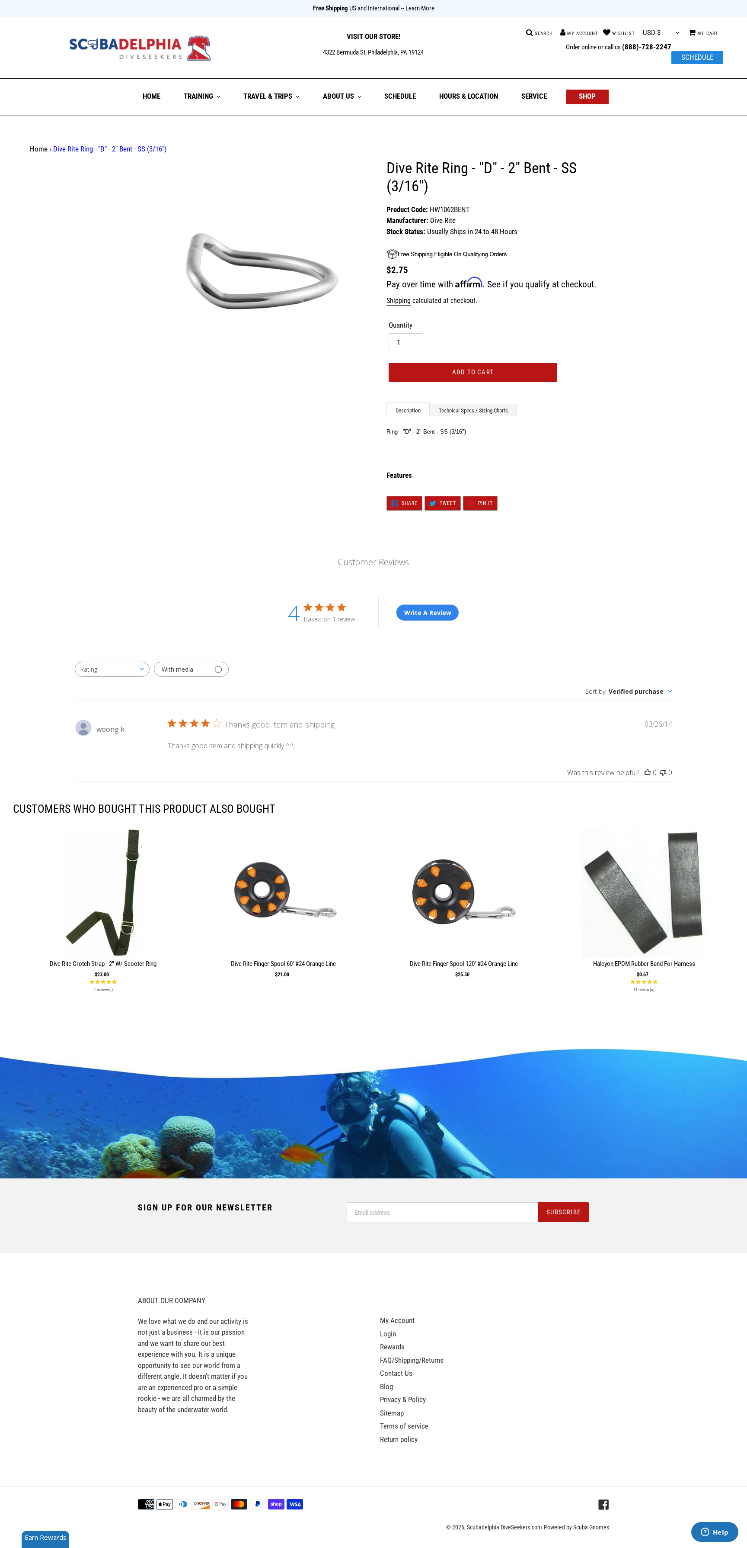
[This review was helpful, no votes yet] (648, 772)
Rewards (392, 1346)
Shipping (398, 300)
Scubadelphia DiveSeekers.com (504, 1527)
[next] (725, 912)
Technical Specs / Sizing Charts (473, 410)
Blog (386, 1386)
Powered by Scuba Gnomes (576, 1527)
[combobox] (112, 669)
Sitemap (392, 1413)
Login (388, 1333)
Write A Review (427, 612)
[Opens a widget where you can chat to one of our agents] (714, 1533)
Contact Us (396, 1373)
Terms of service (404, 1426)
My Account (397, 1320)
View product (103, 901)
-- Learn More (417, 8)
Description (408, 410)
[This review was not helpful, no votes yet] (663, 772)
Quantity (400, 325)
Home (39, 149)
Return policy (399, 1439)
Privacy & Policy (403, 1399)
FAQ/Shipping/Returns (412, 1360)
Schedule (697, 57)
